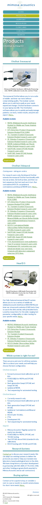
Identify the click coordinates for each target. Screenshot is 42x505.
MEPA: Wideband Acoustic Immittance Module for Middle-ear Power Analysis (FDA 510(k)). (21, 125)
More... (11, 115)
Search (21, 35)
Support (21, 20)
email (6, 502)
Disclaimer (36, 492)
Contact (21, 31)
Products (21, 16)
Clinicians (21, 27)
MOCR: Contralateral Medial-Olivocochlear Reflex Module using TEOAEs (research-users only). (20, 227)
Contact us (7, 454)
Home (21, 12)
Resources (21, 23)
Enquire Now (9, 160)
